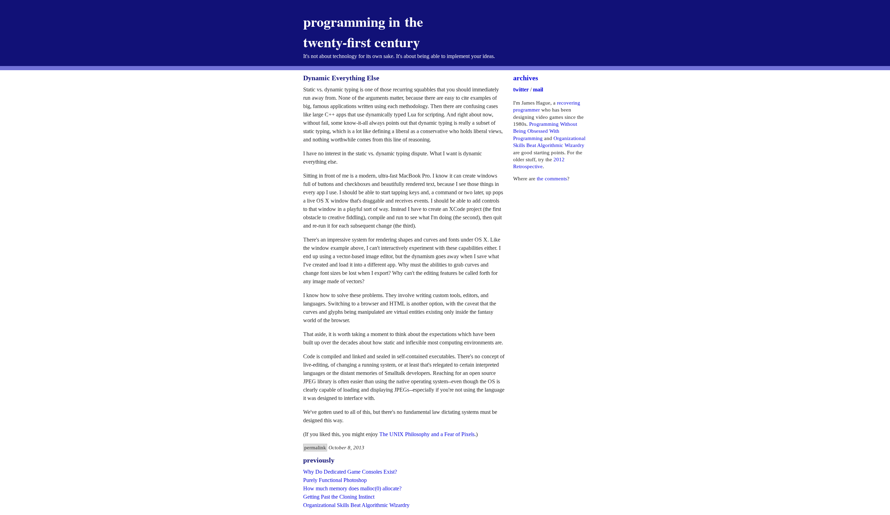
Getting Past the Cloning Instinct (338, 497)
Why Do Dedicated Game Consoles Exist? (350, 472)
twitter (521, 89)
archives (525, 78)
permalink (315, 447)
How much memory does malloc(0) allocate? (352, 488)
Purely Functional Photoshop (335, 480)
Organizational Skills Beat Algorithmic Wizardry (356, 505)
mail (538, 89)
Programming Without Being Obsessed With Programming (545, 131)
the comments (552, 178)
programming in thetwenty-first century (363, 31)
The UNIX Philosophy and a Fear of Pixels (427, 434)
